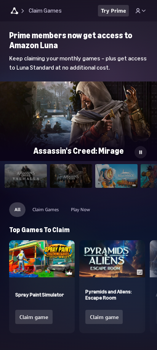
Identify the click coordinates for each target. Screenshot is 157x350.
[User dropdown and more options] (140, 10)
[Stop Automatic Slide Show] (141, 152)
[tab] (26, 176)
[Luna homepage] (14, 11)
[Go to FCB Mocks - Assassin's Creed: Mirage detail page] (78, 125)
